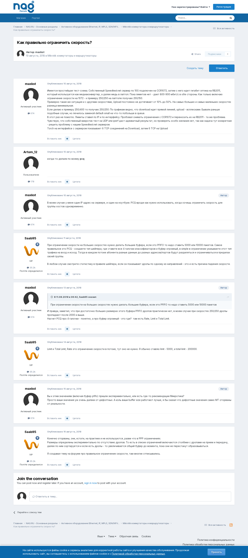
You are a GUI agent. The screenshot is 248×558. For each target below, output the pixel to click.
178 (32, 181)
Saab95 (30, 238)
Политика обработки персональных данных (209, 544)
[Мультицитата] (67, 138)
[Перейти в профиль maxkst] (20, 54)
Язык (100, 536)
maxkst (39, 52)
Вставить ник (54, 138)
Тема (111, 536)
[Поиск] (231, 18)
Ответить (222, 68)
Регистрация (224, 6)
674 (32, 113)
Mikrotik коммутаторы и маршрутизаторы (72, 55)
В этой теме (217, 18)
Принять (216, 552)
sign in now (90, 483)
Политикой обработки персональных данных (138, 553)
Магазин (21, 18)
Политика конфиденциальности (216, 539)
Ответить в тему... (46, 496)
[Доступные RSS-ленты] (231, 525)
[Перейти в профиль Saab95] (31, 250)
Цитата (76, 138)
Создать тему (195, 68)
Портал (36, 18)
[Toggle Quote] (52, 297)
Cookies (146, 536)
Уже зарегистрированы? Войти (190, 7)
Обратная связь (128, 536)
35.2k (32, 267)
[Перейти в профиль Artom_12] (31, 163)
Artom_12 (30, 152)
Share (197, 54)
